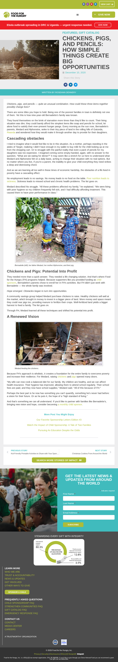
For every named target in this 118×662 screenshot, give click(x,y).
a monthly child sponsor (70, 404)
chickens (62, 376)
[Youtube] (91, 4)
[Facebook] (83, 4)
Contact (10, 622)
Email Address (71, 513)
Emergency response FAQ (21, 613)
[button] (66, 85)
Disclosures (54, 654)
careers (10, 629)
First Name (69, 494)
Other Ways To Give (17, 585)
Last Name (69, 503)
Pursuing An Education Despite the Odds (59, 430)
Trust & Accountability (20, 575)
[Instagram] (87, 4)
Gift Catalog (89, 32)
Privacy (37, 654)
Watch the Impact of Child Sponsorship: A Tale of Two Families (59, 425)
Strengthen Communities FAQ (24, 606)
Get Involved (13, 582)
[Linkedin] (95, 4)
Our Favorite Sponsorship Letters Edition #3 (59, 419)
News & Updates (15, 578)
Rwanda (11, 132)
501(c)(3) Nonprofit (68, 654)
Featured (69, 32)
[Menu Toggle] (77, 15)
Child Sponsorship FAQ (20, 603)
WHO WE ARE (12, 572)
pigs (74, 376)
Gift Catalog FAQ (16, 610)
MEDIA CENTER (13, 626)
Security (45, 654)
